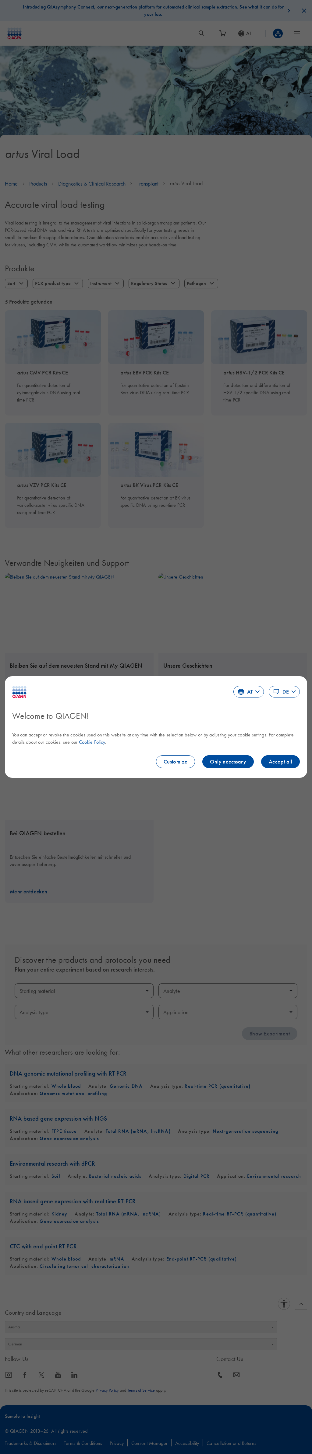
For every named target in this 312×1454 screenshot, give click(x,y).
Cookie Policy (92, 742)
